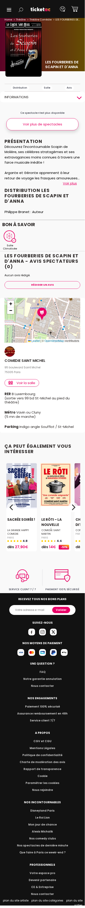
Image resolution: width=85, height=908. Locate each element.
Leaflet (35, 341)
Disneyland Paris (42, 810)
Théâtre (21, 19)
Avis (69, 87)
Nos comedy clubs (42, 838)
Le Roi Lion (42, 817)
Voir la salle (26, 383)
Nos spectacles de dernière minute (42, 845)
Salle (47, 87)
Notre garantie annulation (42, 679)
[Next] (73, 507)
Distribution (20, 87)
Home (8, 19)
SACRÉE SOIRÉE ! (21, 519)
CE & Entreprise (42, 887)
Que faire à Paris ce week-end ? (42, 852)
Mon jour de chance (42, 824)
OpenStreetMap (54, 341)
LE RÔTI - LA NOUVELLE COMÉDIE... (51, 524)
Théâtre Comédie (40, 19)
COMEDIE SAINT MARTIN (50, 532)
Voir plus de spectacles (42, 124)
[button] (9, 9)
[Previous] (12, 507)
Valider (61, 610)
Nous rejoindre (42, 790)
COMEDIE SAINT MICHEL (25, 360)
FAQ (42, 672)
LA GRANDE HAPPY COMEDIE (18, 532)
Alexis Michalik (42, 831)
